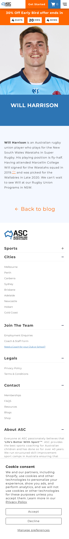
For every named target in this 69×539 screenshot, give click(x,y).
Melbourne (11, 267)
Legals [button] (10, 358)
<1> (14, 171)
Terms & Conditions (16, 373)
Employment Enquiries (18, 335)
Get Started (36, 4)
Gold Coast (11, 312)
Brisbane (9, 289)
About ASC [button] (15, 429)
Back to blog (38, 209)
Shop (7, 418)
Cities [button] (10, 257)
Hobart (8, 306)
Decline (34, 521)
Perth (7, 272)
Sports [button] (11, 248)
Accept (33, 511)
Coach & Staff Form (16, 341)
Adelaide (9, 295)
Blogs (8, 412)
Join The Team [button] (18, 325)
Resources (10, 406)
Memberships (12, 395)
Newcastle (10, 301)
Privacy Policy (16, 502)
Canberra (9, 278)
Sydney (8, 284)
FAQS (7, 401)
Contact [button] (12, 385)
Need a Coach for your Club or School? (24, 346)
